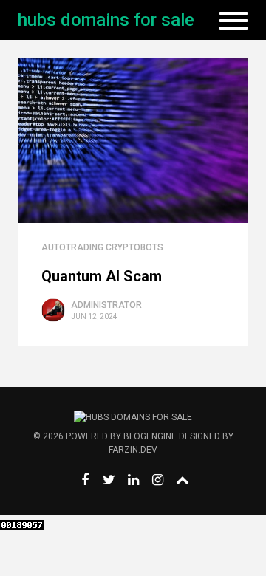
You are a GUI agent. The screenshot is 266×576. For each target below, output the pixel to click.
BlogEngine (150, 436)
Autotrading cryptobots (102, 247)
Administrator (106, 305)
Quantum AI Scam (101, 276)
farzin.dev (133, 450)
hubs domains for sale (106, 20)
